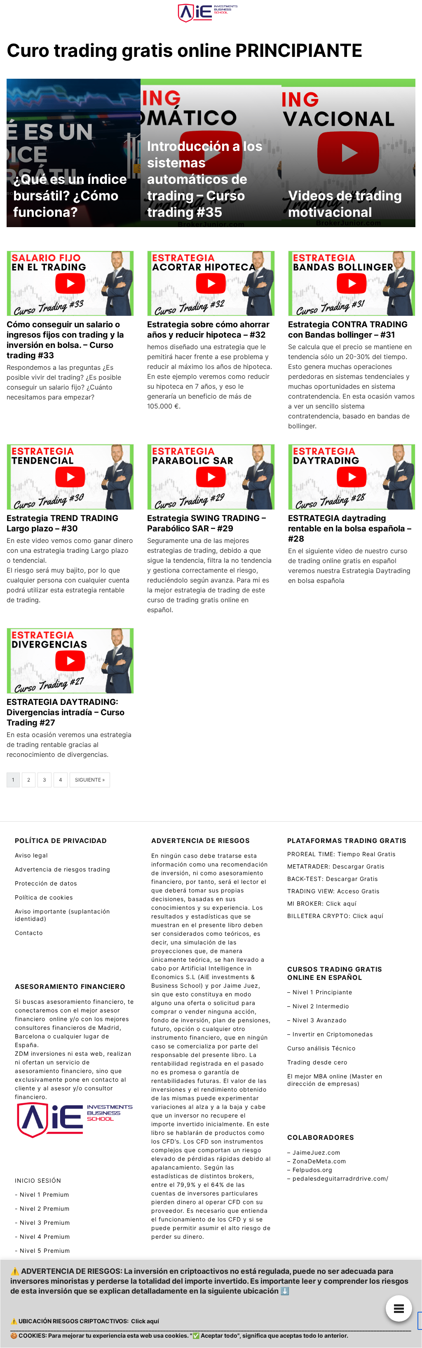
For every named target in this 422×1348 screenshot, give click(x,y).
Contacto (29, 932)
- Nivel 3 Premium (42, 1222)
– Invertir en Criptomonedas (330, 1034)
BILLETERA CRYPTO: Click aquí (335, 915)
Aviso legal (31, 855)
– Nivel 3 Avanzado (317, 1020)
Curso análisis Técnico (321, 1048)
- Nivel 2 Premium (42, 1208)
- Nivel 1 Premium (42, 1194)
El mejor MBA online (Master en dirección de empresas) (334, 1080)
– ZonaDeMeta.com (316, 1161)
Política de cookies (44, 897)
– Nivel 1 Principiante (319, 992)
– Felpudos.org (310, 1169)
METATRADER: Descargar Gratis (335, 866)
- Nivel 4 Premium (42, 1236)
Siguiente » (90, 780)
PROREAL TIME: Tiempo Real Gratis (341, 853)
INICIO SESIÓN (38, 1180)
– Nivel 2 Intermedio (318, 1006)
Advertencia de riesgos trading (62, 869)
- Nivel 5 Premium (42, 1250)
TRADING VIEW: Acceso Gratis (333, 891)
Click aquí (145, 1321)
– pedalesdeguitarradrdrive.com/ (338, 1178)
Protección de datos (46, 883)
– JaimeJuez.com (313, 1152)
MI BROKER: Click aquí (321, 903)
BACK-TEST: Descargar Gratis (332, 878)
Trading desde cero (317, 1062)
